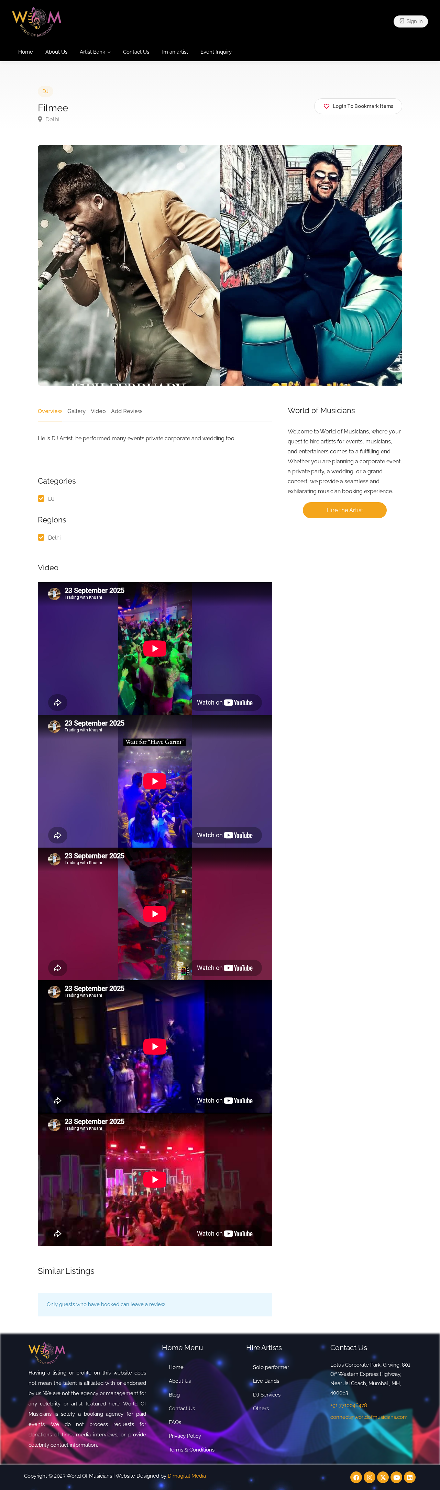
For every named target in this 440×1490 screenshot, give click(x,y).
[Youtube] (396, 1477)
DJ (45, 91)
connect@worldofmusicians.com (369, 1417)
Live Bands (266, 1381)
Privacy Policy (185, 1436)
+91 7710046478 (348, 1405)
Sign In (414, 21)
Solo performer (271, 1367)
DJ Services (266, 1395)
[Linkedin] (410, 1477)
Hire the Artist (345, 510)
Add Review (126, 411)
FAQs (175, 1422)
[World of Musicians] (36, 21)
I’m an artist (175, 52)
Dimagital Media (187, 1476)
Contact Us (136, 52)
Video (98, 411)
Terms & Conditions (191, 1450)
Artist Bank (92, 52)
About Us (56, 52)
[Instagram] (369, 1477)
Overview (50, 411)
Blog (174, 1395)
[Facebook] (356, 1477)
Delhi (51, 119)
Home (25, 52)
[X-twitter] (383, 1477)
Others (261, 1408)
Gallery (76, 411)
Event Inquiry (216, 52)
